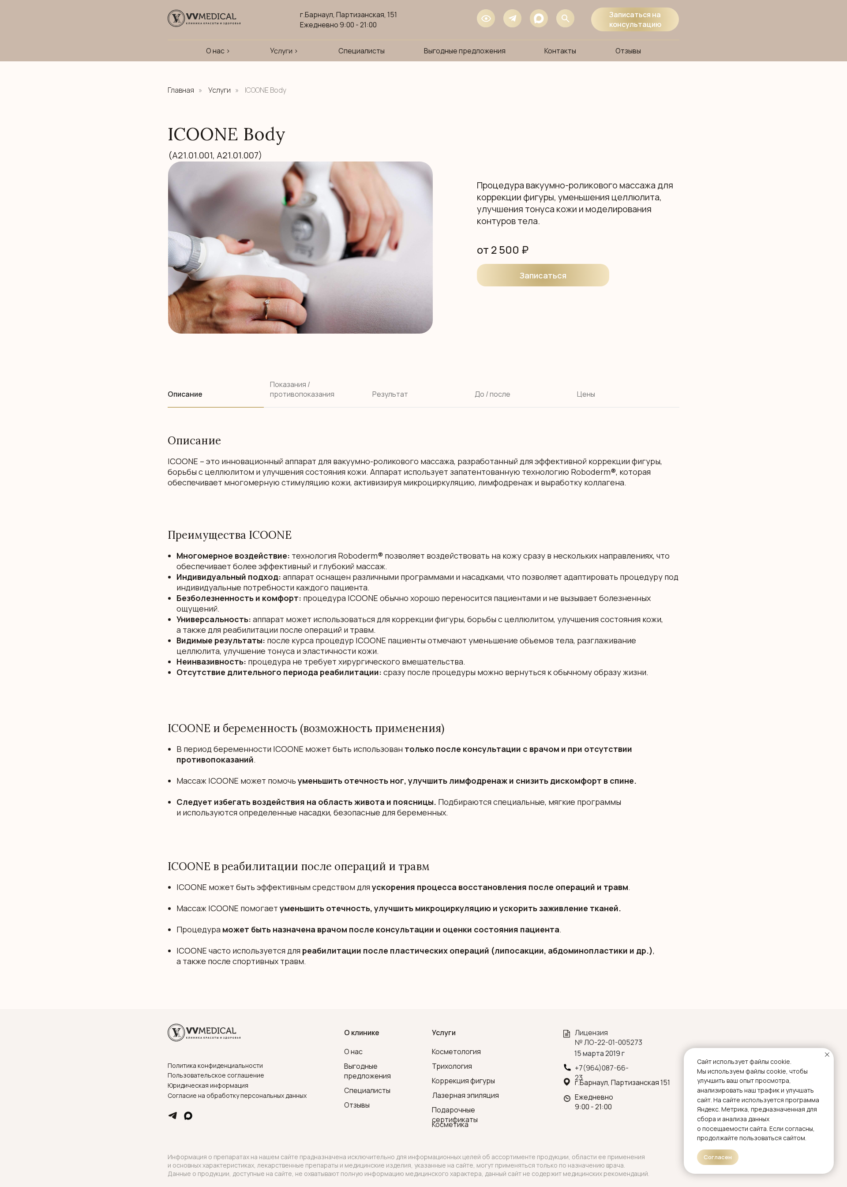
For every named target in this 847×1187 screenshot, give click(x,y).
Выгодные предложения (367, 1071)
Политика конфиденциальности (215, 1065)
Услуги (219, 90)
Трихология (452, 1066)
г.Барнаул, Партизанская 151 (622, 1082)
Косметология (456, 1051)
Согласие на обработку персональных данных (237, 1095)
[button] (543, 275)
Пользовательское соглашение (216, 1075)
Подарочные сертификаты (455, 1114)
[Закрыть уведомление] (827, 1054)
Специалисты (367, 1090)
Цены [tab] (586, 394)
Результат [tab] (390, 394)
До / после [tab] (492, 394)
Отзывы (357, 1105)
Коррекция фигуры (463, 1081)
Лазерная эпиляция (465, 1095)
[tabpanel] (423, 481)
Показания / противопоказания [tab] (302, 389)
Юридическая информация (208, 1085)
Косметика (450, 1124)
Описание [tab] (185, 394)
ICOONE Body (265, 90)
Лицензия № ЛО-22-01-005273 (608, 1037)
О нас (353, 1051)
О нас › (218, 51)
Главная (181, 90)
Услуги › (284, 50)
